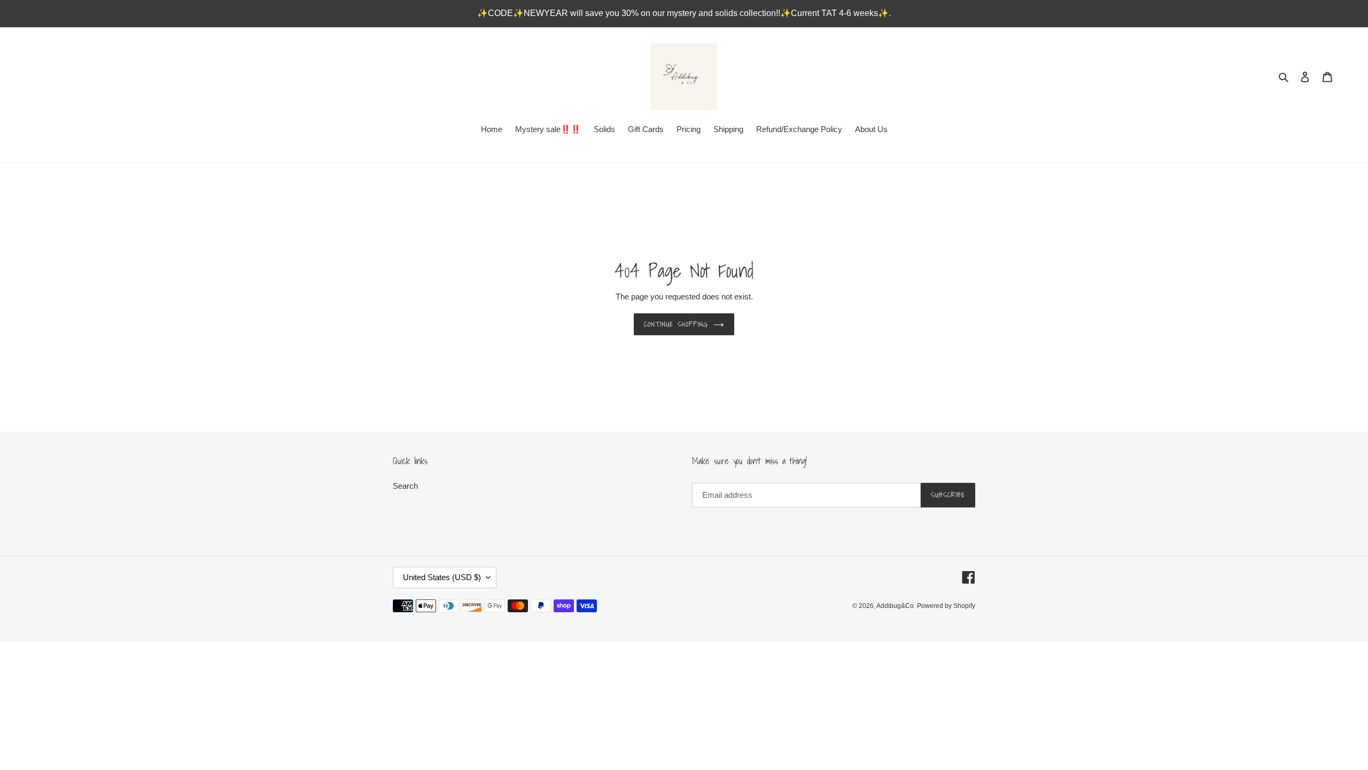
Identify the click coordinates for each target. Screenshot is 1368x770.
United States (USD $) (442, 577)
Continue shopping (676, 324)
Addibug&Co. (896, 606)
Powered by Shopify (946, 606)
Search (405, 485)
